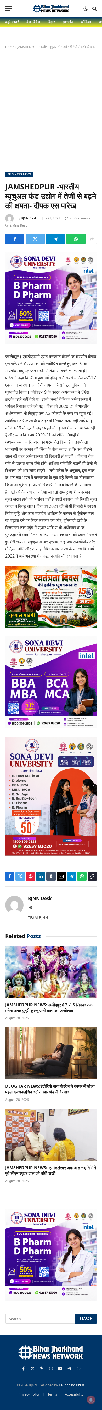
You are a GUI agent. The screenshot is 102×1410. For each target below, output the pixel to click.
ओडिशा (86, 21)
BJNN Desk (29, 218)
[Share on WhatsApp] (76, 239)
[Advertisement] (51, 109)
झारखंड (68, 21)
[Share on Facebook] (14, 239)
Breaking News (19, 174)
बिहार (51, 21)
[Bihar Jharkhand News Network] (51, 8)
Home (9, 46)
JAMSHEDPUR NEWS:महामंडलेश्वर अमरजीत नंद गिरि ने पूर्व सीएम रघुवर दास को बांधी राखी (50, 1170)
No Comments (79, 218)
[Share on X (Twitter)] (35, 239)
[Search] (94, 8)
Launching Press (71, 1385)
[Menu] (8, 8)
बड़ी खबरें (12, 21)
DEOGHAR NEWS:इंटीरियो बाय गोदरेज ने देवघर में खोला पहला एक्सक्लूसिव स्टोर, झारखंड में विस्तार (50, 1089)
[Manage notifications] (91, 1400)
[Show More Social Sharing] (92, 239)
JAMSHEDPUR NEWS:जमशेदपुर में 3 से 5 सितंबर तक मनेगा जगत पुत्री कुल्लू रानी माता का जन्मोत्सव (49, 1007)
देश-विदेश (33, 21)
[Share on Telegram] (55, 239)
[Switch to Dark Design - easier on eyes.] (85, 8)
